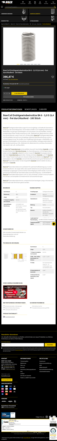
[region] (28, 46)
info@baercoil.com (10, 369)
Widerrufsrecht (43, 367)
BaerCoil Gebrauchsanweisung (12, 308)
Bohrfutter (5, 21)
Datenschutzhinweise (19, 350)
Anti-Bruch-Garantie (25, 376)
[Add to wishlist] (53, 76)
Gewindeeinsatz (16, 149)
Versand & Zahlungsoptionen (28, 369)
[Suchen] (54, 6)
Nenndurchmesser (21, 151)
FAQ (21, 371)
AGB (40, 365)
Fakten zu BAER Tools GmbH (27, 378)
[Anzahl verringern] (4, 93)
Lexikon (22, 373)
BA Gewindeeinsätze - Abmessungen (13, 306)
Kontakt (22, 367)
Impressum (42, 361)
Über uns (22, 365)
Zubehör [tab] (43, 109)
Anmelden (50, 345)
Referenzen (23, 363)
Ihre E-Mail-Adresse (5, 342)
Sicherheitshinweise (44, 371)
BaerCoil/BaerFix (35, 14)
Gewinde (45, 149)
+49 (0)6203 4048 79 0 (8, 366)
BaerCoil (5, 128)
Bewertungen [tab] (31, 109)
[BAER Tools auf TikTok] (49, 417)
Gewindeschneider (6, 14)
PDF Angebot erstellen (28, 97)
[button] (54, 224)
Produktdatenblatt (10, 317)
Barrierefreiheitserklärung (46, 369)
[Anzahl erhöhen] (9, 93)
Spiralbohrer (34, 21)
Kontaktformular (5, 376)
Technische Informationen (11, 310)
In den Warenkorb (19, 93)
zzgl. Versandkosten (13, 79)
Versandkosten (26, 437)
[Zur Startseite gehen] (9, 2)
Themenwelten (24, 361)
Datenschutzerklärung (45, 363)
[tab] (11, 109)
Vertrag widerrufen (6, 380)
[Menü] (2, 6)
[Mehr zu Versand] (8, 401)
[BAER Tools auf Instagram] (46, 417)
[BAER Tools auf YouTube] (53, 417)
